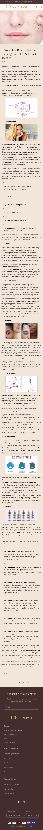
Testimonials (8, 767)
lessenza (18, 826)
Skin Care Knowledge (11, 763)
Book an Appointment (11, 754)
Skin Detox (13, 664)
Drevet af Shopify (26, 826)
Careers (6, 772)
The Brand (7, 758)
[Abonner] (36, 707)
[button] (2, 7)
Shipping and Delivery (11, 784)
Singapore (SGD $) (14, 815)
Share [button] (6, 673)
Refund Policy (9, 789)
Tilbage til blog (23, 682)
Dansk (30, 815)
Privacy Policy (9, 793)
